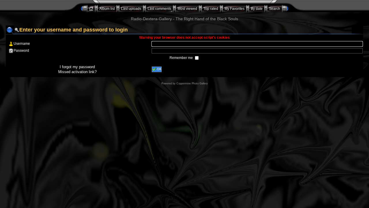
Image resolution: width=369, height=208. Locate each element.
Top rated (211, 9)
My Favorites (234, 9)
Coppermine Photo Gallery (192, 83)
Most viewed (187, 9)
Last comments (159, 9)
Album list (107, 9)
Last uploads (131, 9)
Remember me (182, 58)
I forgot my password (77, 67)
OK (159, 69)
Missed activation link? (77, 72)
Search (274, 9)
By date (257, 9)
